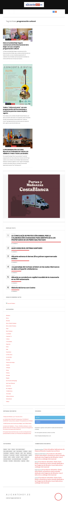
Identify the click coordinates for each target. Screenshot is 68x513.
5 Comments (14, 272)
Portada (13, 233)
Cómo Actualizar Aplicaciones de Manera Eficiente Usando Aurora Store (50, 450)
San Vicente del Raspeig (11, 380)
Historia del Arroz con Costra (23, 288)
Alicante (13, 254)
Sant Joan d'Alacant (10, 383)
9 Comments (14, 251)
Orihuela (8, 367)
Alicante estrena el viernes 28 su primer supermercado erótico (34, 257)
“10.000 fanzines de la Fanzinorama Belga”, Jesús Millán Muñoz (17, 423)
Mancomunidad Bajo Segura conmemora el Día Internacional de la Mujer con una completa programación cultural (16, 46)
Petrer (7, 370)
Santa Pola (8, 385)
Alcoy (7, 318)
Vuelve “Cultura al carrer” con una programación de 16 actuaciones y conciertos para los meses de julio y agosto (15, 110)
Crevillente (8, 333)
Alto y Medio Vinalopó (11, 323)
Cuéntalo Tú (9, 336)
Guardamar (8, 352)
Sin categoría (9, 388)
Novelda (8, 359)
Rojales (7, 378)
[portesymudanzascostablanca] (34, 196)
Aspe (7, 328)
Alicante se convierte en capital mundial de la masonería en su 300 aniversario (35, 278)
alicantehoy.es (18, 494)
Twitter (37, 417)
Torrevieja (13, 146)
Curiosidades (14, 285)
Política (8, 372)
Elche (7, 346)
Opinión (13, 246)
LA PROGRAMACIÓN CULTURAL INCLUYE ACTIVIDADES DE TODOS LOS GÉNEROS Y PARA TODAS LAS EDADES (15, 151)
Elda (7, 349)
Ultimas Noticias (10, 396)
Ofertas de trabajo (10, 362)
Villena (7, 401)
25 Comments (14, 243)
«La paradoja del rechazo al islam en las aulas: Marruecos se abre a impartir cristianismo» (35, 268)
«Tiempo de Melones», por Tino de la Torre (12, 416)
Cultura (7, 339)
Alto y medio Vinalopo (11, 325)
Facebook (38, 421)
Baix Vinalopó (9, 331)
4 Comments (14, 291)
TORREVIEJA (9, 391)
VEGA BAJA (14, 39)
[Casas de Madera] (34, 303)
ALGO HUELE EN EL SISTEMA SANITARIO (26, 248)
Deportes (8, 344)
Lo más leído (9, 357)
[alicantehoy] (34, 4)
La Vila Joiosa (9, 354)
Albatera (8, 315)
